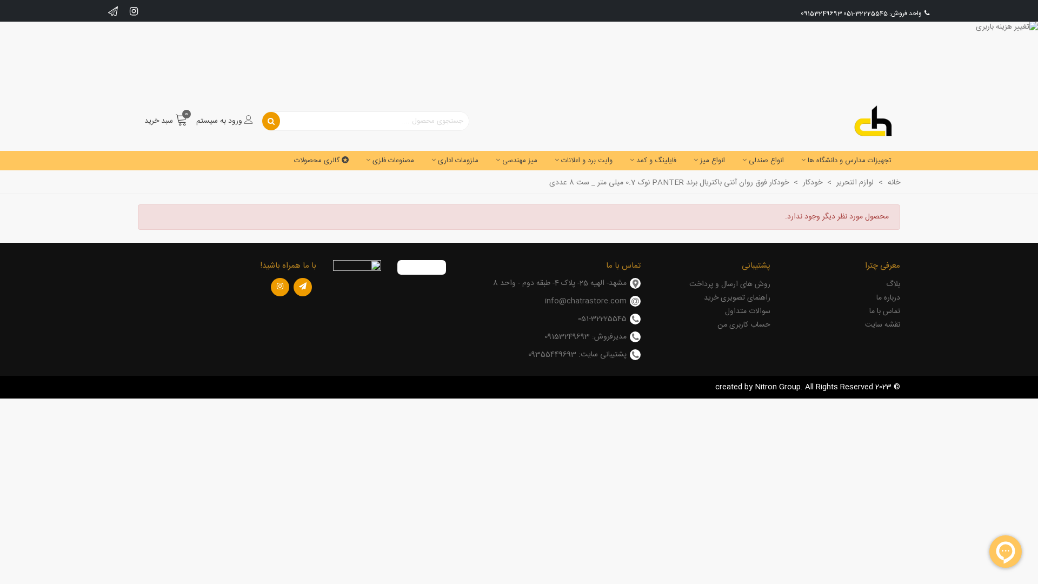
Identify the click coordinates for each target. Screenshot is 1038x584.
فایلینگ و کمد (656, 161)
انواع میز (712, 161)
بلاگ (893, 284)
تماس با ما (884, 311)
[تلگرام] (303, 287)
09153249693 (821, 13)
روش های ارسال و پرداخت (729, 284)
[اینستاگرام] (280, 287)
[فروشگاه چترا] (873, 121)
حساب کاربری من (743, 324)
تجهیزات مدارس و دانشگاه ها (849, 161)
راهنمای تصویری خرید (737, 297)
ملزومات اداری (458, 161)
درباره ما (888, 297)
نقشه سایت (882, 324)
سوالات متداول (747, 311)
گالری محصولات (317, 161)
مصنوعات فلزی (393, 161)
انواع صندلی (766, 161)
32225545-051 (865, 13)
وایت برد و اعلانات (587, 161)
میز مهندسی (519, 161)
